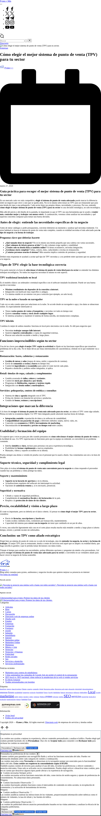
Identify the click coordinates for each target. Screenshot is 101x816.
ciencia (9, 689)
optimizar (36, 696)
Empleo (8, 621)
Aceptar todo (32, 748)
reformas (55, 696)
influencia (76, 692)
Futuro (46, 692)
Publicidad (9, 654)
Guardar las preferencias (24, 812)
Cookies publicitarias (11, 802)
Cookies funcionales (11, 783)
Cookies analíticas (10, 792)
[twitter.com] (9, 15)
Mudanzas (9, 645)
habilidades (56, 692)
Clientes (24, 689)
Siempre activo (25, 773)
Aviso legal (10, 715)
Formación (9, 626)
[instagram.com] (9, 24)
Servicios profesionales (14, 664)
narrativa (26, 696)
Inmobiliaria (10, 635)
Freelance (9, 628)
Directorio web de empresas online (19, 616)
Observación (25, 783)
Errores (11, 692)
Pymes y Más (5, 1)
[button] (26, 40)
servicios (76, 696)
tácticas (18, 699)
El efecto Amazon (12, 680)
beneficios (3, 689)
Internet (8, 638)
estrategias (26, 692)
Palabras (42, 696)
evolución (33, 692)
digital (41, 689)
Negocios (9, 649)
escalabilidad (18, 692)
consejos (29, 689)
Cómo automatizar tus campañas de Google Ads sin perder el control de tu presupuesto (41, 675)
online (31, 696)
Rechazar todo (19, 748)
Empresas (4, 48)
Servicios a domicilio (14, 661)
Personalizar (6, 748)
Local (91, 692)
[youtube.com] (9, 28)
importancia (69, 692)
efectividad (78, 689)
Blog (7, 609)
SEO (67, 696)
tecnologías (85, 696)
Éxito (29, 699)
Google (50, 692)
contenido (36, 689)
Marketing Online (12, 642)
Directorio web (51, 722)
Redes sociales (11, 657)
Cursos (8, 612)
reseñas (61, 696)
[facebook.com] (9, 10)
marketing (7, 696)
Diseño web (10, 619)
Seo (6, 659)
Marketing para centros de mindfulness (21, 672)
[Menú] (1, 4)
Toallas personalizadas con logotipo (20, 682)
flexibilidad (39, 692)
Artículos (9, 607)
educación (71, 689)
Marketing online (12, 640)
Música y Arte (11, 647)
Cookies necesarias (11, 773)
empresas (4, 692)
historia (63, 692)
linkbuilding (83, 692)
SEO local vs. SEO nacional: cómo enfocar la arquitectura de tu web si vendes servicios (41, 677)
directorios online (49, 689)
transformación (11, 699)
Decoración (10, 614)
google (8, 631)
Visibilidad (24, 699)
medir (16, 696)
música (21, 696)
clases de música (16, 689)
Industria (8, 633)
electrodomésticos (87, 689)
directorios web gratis (61, 689)
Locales (98, 692)
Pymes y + (4, 570)
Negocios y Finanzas (14, 652)
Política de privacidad (14, 718)
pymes (48, 696)
